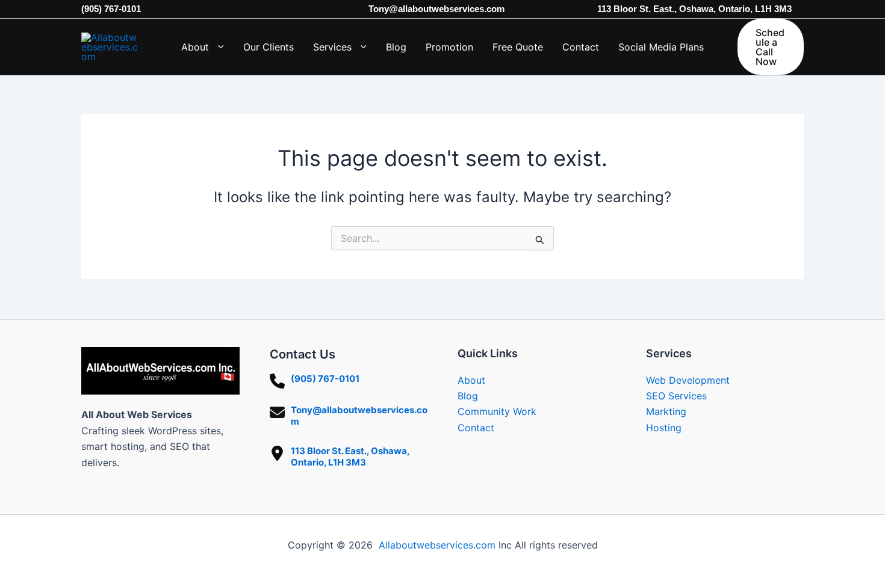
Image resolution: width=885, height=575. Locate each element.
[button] (216, 47)
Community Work (497, 411)
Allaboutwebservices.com (437, 545)
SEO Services (676, 396)
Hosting (664, 428)
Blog (468, 396)
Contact (476, 428)
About (471, 380)
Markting (666, 411)
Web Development (688, 380)
